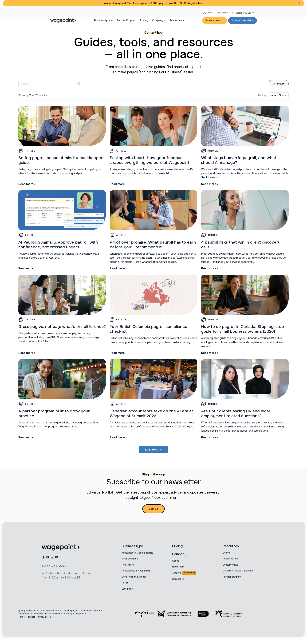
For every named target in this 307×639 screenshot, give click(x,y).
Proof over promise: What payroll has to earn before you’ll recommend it (153, 245)
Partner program (232, 576)
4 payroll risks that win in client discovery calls (240, 245)
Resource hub (230, 558)
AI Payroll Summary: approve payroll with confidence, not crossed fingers (58, 245)
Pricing (144, 20)
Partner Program (126, 20)
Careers (183, 572)
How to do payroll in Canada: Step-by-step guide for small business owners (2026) (242, 329)
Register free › (196, 3)
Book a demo (213, 20)
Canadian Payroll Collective (238, 570)
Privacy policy (44, 616)
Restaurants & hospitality (136, 570)
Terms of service (26, 616)
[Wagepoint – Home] (63, 20)
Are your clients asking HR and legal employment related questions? (235, 413)
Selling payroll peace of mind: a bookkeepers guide (61, 160)
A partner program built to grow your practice (54, 413)
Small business (130, 558)
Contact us (222, 12)
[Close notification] (299, 3)
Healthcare (128, 564)
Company (157, 20)
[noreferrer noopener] (144, 614)
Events (227, 552)
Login (209, 12)
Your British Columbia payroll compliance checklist (148, 329)
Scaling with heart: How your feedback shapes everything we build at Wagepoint (149, 160)
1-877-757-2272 (54, 566)
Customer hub (230, 564)
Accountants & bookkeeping (137, 552)
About (175, 560)
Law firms (127, 588)
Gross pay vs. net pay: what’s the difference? (62, 326)
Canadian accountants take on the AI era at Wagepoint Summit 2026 (151, 413)
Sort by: (262, 95)
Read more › (26, 184)
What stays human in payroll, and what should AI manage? (238, 160)
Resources (175, 20)
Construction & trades (134, 576)
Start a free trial (241, 20)
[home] (60, 547)
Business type (102, 20)
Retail (125, 582)
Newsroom (178, 566)
